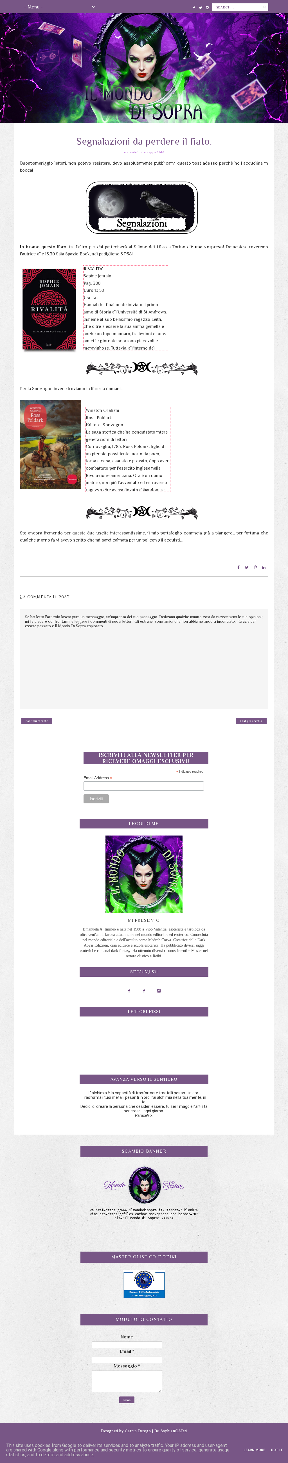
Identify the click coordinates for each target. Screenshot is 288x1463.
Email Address (98, 778)
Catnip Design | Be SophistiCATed (156, 1431)
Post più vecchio (251, 720)
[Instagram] (208, 6)
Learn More (254, 1450)
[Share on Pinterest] (255, 567)
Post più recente (37, 720)
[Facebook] (194, 6)
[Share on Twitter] (246, 567)
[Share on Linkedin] (263, 567)
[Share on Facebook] (238, 567)
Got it (277, 1450)
